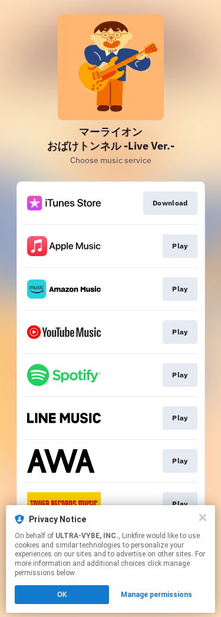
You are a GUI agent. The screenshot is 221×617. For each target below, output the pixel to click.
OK (62, 595)
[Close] (202, 517)
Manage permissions (156, 595)
